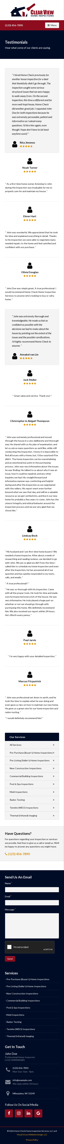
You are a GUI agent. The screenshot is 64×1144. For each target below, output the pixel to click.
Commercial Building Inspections (26, 776)
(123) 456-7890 (14, 25)
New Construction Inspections (26, 768)
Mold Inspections (19, 791)
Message (9, 909)
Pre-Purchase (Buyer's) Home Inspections (31, 752)
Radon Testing (17, 799)
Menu (55, 25)
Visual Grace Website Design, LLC (32, 1134)
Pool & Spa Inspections (21, 784)
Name (8, 883)
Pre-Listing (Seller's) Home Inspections (30, 760)
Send (10, 958)
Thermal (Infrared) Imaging (23, 815)
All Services (15, 744)
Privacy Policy (32, 1140)
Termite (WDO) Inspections (24, 807)
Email (7, 896)
